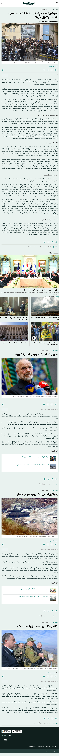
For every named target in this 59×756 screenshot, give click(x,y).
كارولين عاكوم (50, 541)
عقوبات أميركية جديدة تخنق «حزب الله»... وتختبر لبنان (14, 343)
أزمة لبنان (48, 246)
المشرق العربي (44, 9)
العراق (44, 484)
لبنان (29, 246)
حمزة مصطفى (51, 401)
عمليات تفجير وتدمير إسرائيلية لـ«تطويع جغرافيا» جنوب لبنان (34, 596)
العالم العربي (54, 9)
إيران (39, 484)
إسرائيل (40, 616)
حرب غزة (35, 246)
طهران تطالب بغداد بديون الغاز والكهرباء (36, 354)
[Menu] (57, 3)
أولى (50, 484)
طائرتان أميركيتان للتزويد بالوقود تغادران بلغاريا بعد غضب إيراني (33, 464)
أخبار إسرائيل (47, 723)
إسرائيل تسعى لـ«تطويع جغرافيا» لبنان (37, 494)
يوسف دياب (51, 66)
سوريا (34, 723)
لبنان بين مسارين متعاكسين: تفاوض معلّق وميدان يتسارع (41, 290)
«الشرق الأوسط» (49, 673)
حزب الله (42, 246)
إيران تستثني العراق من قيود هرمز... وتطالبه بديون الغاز (35, 457)
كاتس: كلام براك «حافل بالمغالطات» (37, 626)
